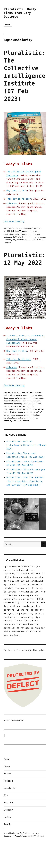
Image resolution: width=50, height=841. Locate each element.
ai (40, 228)
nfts (19, 409)
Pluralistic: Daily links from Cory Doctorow (20, 12)
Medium (8, 817)
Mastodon (9, 802)
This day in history (18, 199)
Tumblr (8, 824)
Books (7, 759)
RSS (6, 795)
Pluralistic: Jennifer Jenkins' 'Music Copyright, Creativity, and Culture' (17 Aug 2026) (25, 481)
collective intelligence (15, 234)
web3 (15, 421)
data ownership (35, 398)
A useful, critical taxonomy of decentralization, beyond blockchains (25, 339)
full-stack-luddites (23, 237)
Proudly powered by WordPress (29, 836)
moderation (16, 407)
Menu (7, 24)
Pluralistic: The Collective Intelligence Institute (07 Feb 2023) (24, 75)
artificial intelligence (15, 231)
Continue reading (14, 221)
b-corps (33, 231)
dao (5, 398)
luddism (7, 240)
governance (40, 237)
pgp (5, 412)
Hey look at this (16, 190)
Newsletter (10, 788)
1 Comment (24, 421)
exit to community (31, 401)
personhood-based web (33, 409)
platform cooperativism (20, 412)
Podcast (8, 781)
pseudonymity (22, 415)
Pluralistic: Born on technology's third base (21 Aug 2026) (26, 445)
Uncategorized (29, 228)
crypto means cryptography (29, 395)
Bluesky (8, 810)
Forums (8, 773)
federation (29, 404)
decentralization (12, 401)
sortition (21, 240)
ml (14, 240)
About (7, 766)
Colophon (11, 203)
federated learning (13, 404)
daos (11, 398)
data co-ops (20, 398)
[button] (25, 514)
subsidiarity (34, 240)
